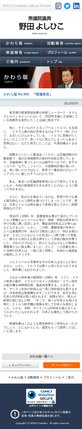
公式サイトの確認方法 (41, 405)
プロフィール (52, 377)
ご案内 (69, 377)
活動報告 (33, 377)
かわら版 (17, 377)
